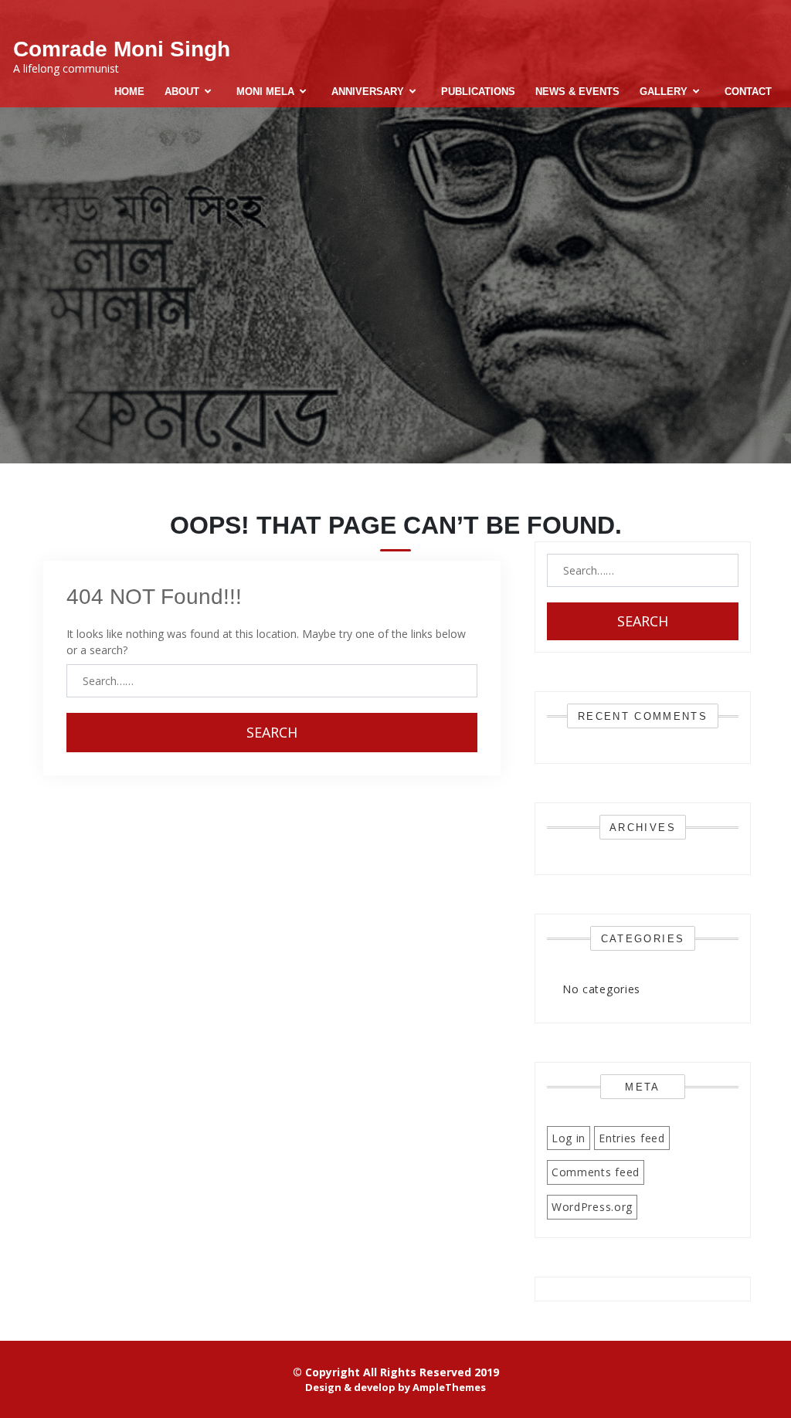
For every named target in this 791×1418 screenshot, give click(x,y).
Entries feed (631, 1138)
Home (129, 91)
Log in (569, 1138)
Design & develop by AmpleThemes (395, 1387)
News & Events (577, 91)
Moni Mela (265, 91)
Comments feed (596, 1172)
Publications (478, 91)
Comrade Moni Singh (121, 49)
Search (271, 732)
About (182, 91)
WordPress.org (592, 1206)
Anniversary (367, 91)
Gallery (663, 91)
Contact (748, 91)
